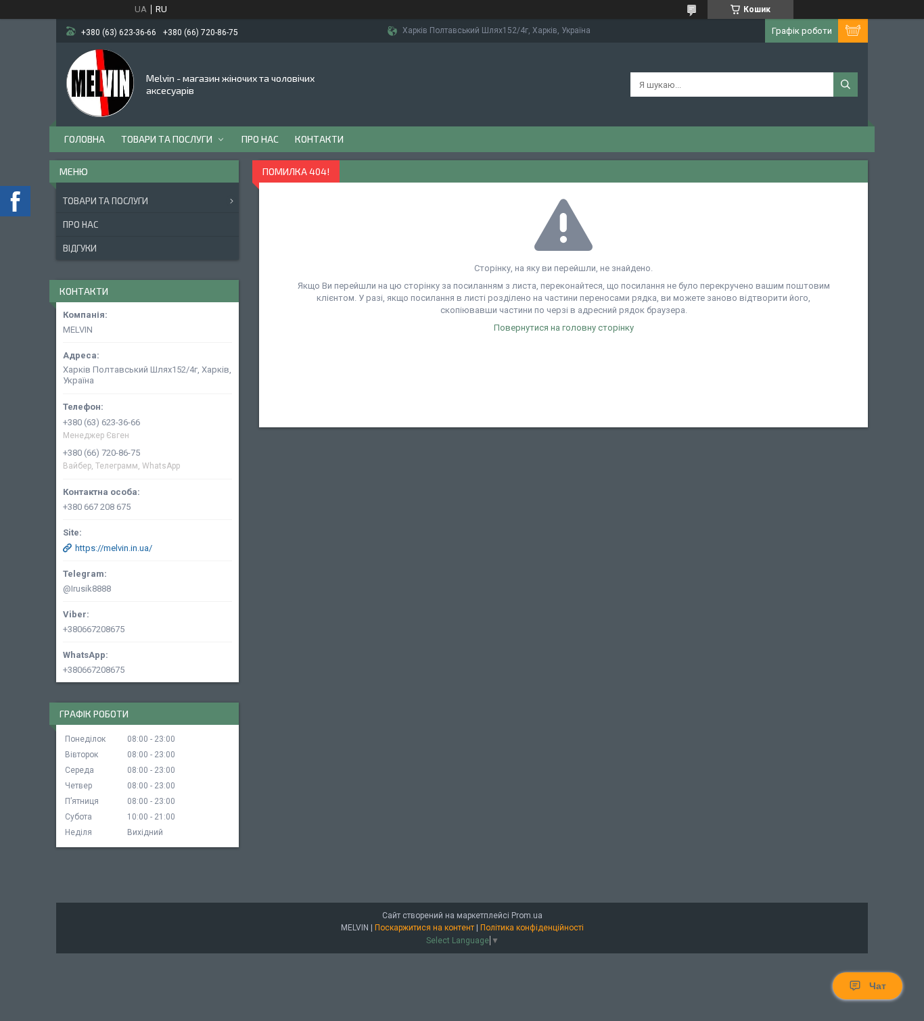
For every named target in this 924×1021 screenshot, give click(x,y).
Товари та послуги (166, 139)
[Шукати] (845, 84)
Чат (877, 985)
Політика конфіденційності (532, 927)
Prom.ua (526, 915)
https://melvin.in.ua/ (113, 548)
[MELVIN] (100, 83)
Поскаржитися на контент (424, 927)
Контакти (319, 139)
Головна (84, 139)
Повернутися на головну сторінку (564, 328)
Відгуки (80, 248)
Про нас (260, 139)
